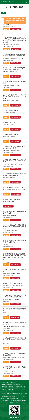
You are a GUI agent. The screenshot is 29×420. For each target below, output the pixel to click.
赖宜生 (4, 100)
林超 (14, 371)
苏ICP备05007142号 (23, 393)
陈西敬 (7, 24)
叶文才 (13, 112)
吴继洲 (13, 177)
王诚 (4, 244)
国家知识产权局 (20, 387)
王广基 (11, 24)
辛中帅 (4, 371)
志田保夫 (9, 189)
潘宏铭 (7, 164)
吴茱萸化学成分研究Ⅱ (10, 122)
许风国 (14, 215)
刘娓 (22, 58)
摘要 (5, 29)
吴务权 (4, 312)
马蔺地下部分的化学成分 (10, 110)
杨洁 (11, 343)
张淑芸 (11, 150)
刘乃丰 (8, 258)
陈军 (12, 124)
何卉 (4, 24)
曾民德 (12, 326)
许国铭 (19, 326)
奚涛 (8, 371)
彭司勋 (11, 44)
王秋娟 (8, 273)
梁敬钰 (8, 124)
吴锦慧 (4, 273)
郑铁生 (4, 201)
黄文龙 (11, 58)
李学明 (13, 299)
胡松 (12, 273)
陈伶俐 (7, 150)
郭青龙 (18, 58)
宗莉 (4, 150)
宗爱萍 (12, 201)
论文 (2, 34)
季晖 (14, 44)
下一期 (26, 13)
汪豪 (8, 136)
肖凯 (4, 285)
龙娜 (11, 177)
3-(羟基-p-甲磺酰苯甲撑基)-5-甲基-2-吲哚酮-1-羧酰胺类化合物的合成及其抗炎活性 (14, 96)
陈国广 (10, 299)
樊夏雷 (8, 230)
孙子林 (4, 258)
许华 (18, 357)
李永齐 (17, 44)
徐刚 (10, 71)
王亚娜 (8, 201)
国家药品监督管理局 (6, 384)
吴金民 (22, 164)
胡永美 (4, 136)
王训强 (15, 230)
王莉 (14, 285)
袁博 (13, 189)
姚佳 (8, 343)
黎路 (11, 112)
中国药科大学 (13, 382)
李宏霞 (7, 285)
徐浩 (4, 58)
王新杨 (4, 85)
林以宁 (4, 189)
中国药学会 (17, 384)
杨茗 (14, 100)
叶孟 (4, 164)
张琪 (4, 299)
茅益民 (8, 326)
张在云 (13, 164)
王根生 (23, 326)
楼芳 (20, 164)
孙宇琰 (12, 258)
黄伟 (16, 71)
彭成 (17, 285)
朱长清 (4, 326)
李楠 (11, 164)
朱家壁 (18, 150)
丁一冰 (4, 230)
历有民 (4, 328)
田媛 (12, 215)
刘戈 (14, 136)
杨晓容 (14, 150)
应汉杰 (17, 299)
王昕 (4, 112)
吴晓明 (11, 85)
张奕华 (7, 44)
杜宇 (7, 299)
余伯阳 (19, 189)
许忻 (4, 44)
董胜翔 (15, 326)
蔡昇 (7, 71)
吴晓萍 (4, 357)
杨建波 (4, 343)
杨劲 (7, 244)
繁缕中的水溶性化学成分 (10, 134)
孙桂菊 (21, 258)
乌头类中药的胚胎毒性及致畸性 (12, 283)
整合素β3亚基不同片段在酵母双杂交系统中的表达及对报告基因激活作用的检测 (14, 339)
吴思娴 (14, 357)
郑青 (12, 357)
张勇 (18, 258)
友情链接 (4, 382)
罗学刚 (11, 371)
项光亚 (7, 177)
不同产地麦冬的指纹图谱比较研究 (13, 187)
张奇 (4, 177)
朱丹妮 (23, 189)
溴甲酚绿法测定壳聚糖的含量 (12, 199)
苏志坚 (8, 357)
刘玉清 (22, 285)
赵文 (21, 357)
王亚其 (11, 285)
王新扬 (7, 58)
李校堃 (24, 357)
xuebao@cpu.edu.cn (14, 398)
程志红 (15, 189)
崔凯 (4, 71)
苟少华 (12, 71)
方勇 (17, 164)
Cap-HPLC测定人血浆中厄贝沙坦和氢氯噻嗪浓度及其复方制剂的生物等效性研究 (14, 226)
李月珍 (17, 100)
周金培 (18, 85)
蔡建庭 (8, 328)
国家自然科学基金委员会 (8, 387)
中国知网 (3, 389)
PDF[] (14, 29)
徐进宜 (14, 273)
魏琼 (15, 258)
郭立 (20, 285)
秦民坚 (7, 112)
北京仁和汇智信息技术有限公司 (12, 400)
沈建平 (12, 230)
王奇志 (4, 124)
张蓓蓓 (4, 215)
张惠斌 (14, 58)
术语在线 (10, 389)
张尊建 (8, 215)
